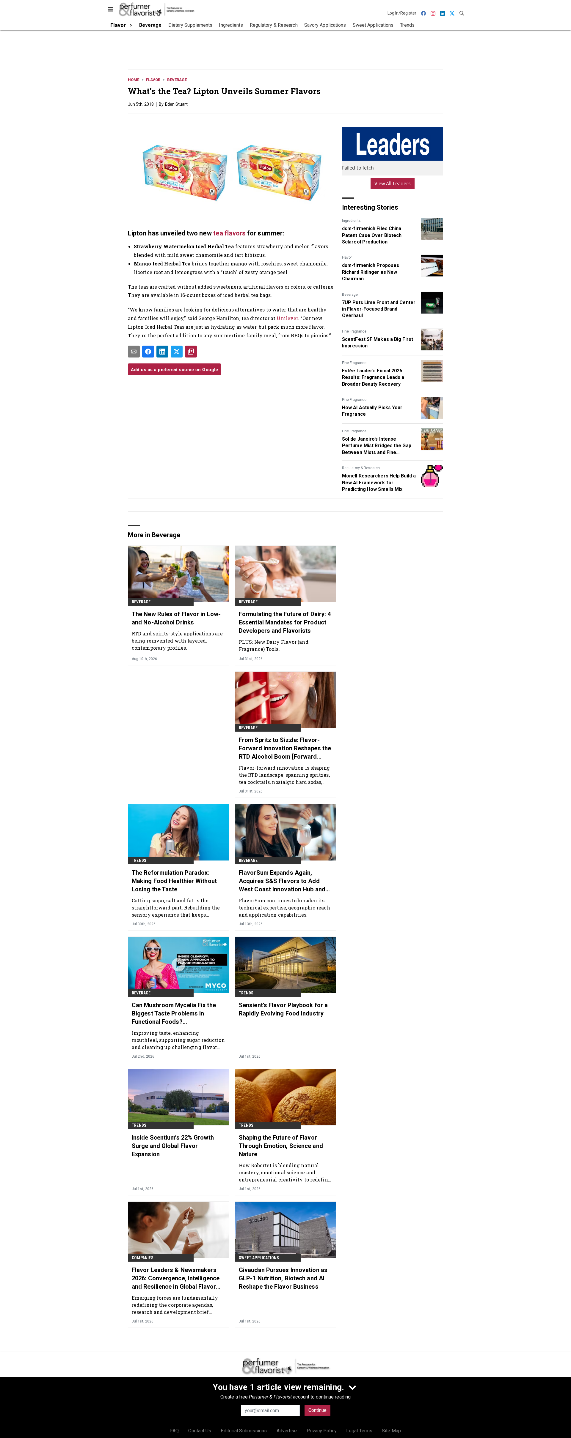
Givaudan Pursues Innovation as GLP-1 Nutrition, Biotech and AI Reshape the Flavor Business (283, 1278)
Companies (142, 1257)
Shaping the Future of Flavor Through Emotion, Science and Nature (281, 1146)
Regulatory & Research (361, 468)
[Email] (134, 351)
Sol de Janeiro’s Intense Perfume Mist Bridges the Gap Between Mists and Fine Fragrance (376, 446)
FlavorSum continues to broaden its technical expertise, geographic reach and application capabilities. (284, 907)
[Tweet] (177, 351)
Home (133, 79)
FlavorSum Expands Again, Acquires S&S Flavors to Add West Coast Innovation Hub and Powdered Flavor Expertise (282, 881)
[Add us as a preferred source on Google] (191, 351)
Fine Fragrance (354, 331)
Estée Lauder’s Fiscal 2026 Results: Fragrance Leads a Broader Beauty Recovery (373, 377)
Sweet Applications (259, 1257)
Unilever (287, 318)
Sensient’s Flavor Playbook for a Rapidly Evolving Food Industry (283, 1009)
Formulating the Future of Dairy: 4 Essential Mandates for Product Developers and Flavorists (285, 622)
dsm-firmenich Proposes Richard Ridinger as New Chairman (370, 271)
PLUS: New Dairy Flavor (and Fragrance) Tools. (273, 645)
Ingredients (351, 221)
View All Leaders (392, 183)
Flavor (153, 79)
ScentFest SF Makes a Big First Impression (377, 342)
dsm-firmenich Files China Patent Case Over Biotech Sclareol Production (371, 235)
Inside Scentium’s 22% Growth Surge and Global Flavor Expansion (173, 1146)
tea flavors (229, 233)
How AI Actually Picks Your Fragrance (372, 411)
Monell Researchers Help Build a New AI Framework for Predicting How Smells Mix (379, 482)
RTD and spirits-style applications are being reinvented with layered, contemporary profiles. (177, 640)
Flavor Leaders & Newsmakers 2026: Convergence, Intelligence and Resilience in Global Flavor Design (175, 1278)
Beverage (177, 79)
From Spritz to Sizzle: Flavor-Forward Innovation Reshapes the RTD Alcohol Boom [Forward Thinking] (285, 748)
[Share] (148, 351)
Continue (317, 1410)
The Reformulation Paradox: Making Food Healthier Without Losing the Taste (174, 881)
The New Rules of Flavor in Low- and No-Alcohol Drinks (176, 618)
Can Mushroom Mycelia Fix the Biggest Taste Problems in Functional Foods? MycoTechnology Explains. (174, 1014)
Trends (139, 860)
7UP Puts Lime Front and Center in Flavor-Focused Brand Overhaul (378, 309)
